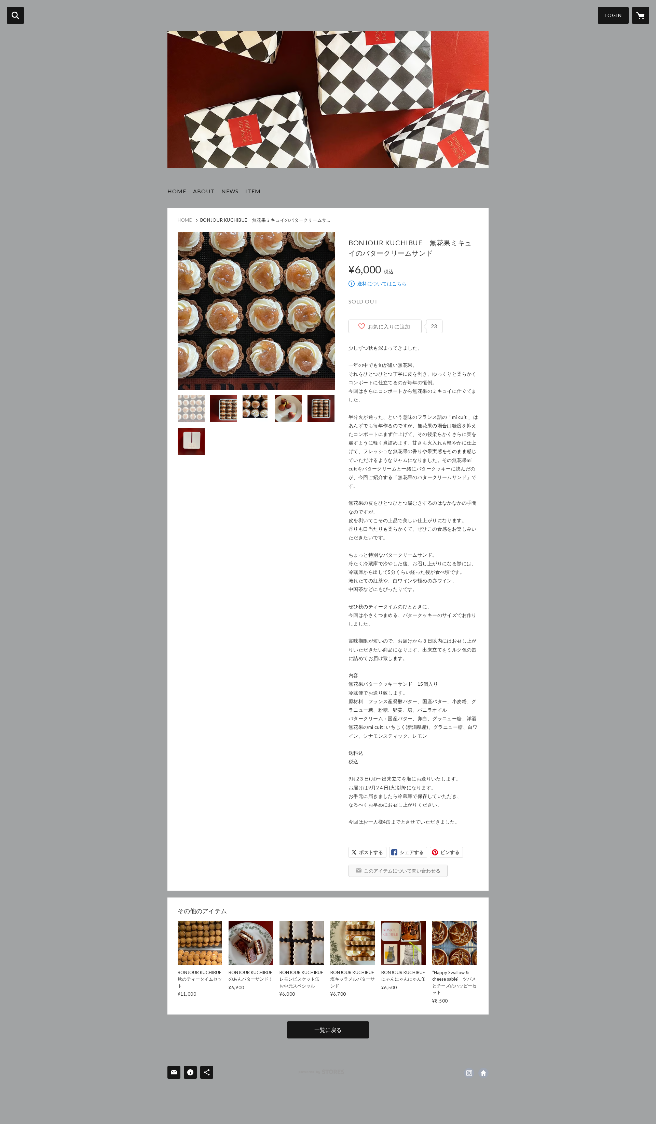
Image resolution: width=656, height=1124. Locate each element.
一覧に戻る (328, 1029)
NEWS (229, 191)
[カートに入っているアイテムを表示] (640, 15)
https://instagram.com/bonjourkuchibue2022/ (469, 1073)
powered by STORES (321, 1071)
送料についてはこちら (382, 283)
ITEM (253, 191)
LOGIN (613, 15)
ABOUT (204, 191)
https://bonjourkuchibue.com (483, 1073)
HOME (176, 191)
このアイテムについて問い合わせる (402, 871)
